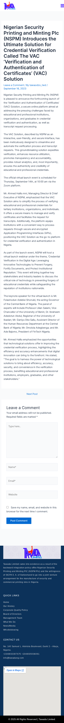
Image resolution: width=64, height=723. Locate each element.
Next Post (32, 394)
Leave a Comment (14, 85)
